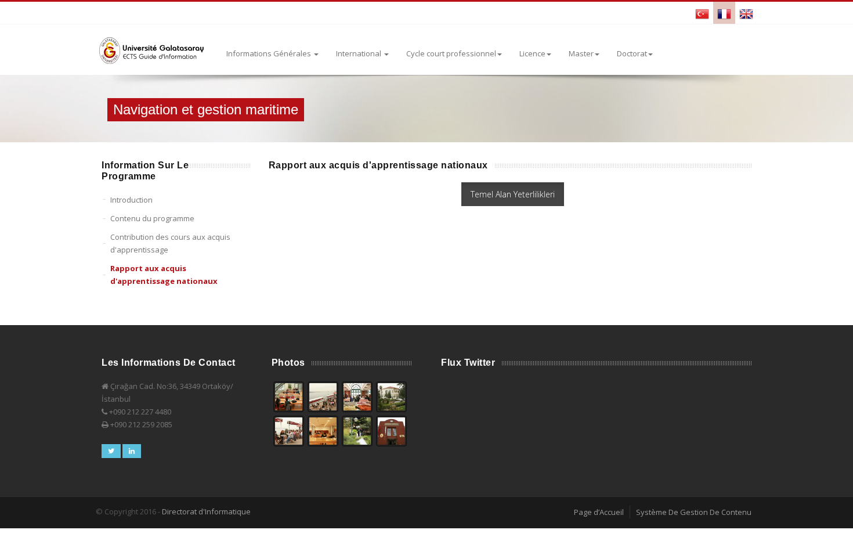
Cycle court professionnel (451, 53)
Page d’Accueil (599, 512)
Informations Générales (269, 53)
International (359, 53)
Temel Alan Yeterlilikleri (513, 194)
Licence (532, 53)
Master (581, 53)
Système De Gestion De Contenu (693, 512)
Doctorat (632, 53)
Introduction (131, 199)
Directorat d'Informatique (206, 511)
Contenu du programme (152, 218)
